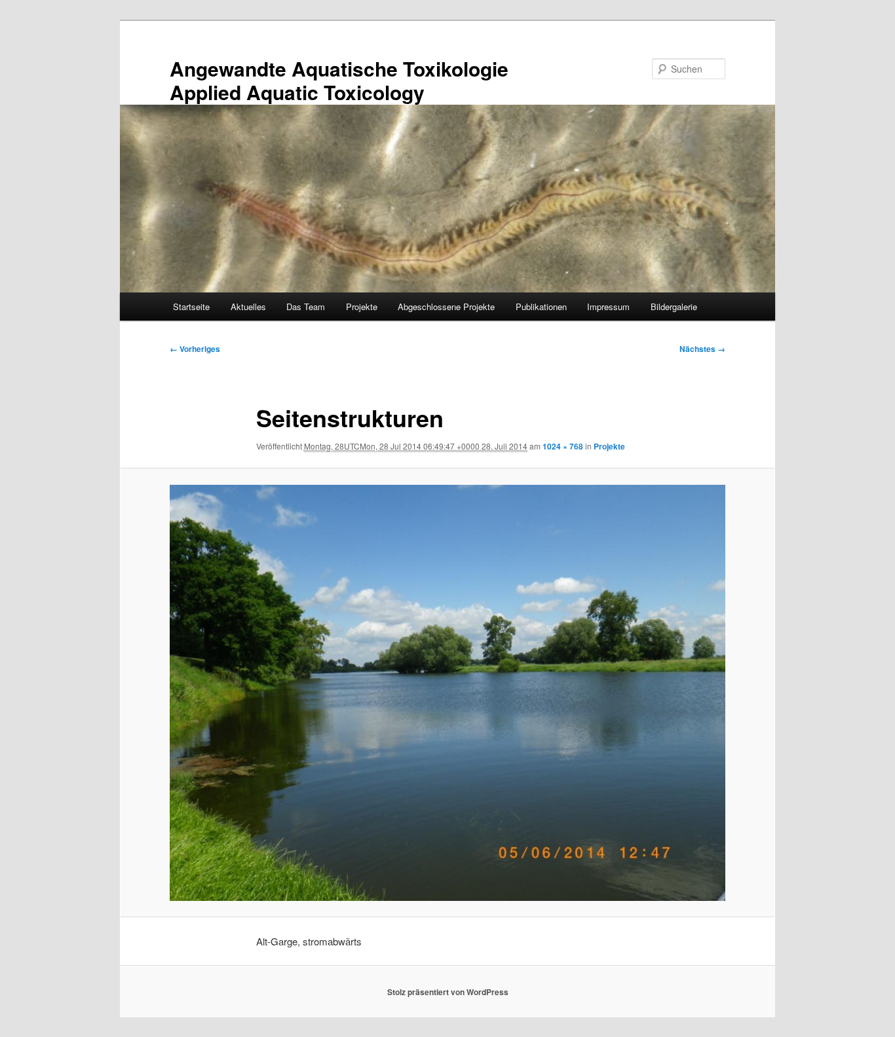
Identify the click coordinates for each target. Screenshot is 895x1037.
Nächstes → (702, 349)
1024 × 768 (563, 446)
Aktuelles (248, 306)
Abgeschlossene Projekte (446, 306)
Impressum (608, 306)
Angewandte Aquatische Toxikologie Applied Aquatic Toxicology (339, 80)
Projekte (361, 306)
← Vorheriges (195, 349)
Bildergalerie (674, 306)
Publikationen (541, 306)
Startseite (191, 306)
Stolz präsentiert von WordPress (447, 992)
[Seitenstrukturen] (447, 693)
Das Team (305, 306)
